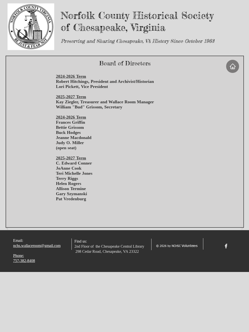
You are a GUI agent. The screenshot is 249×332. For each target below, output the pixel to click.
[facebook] (226, 246)
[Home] (232, 66)
